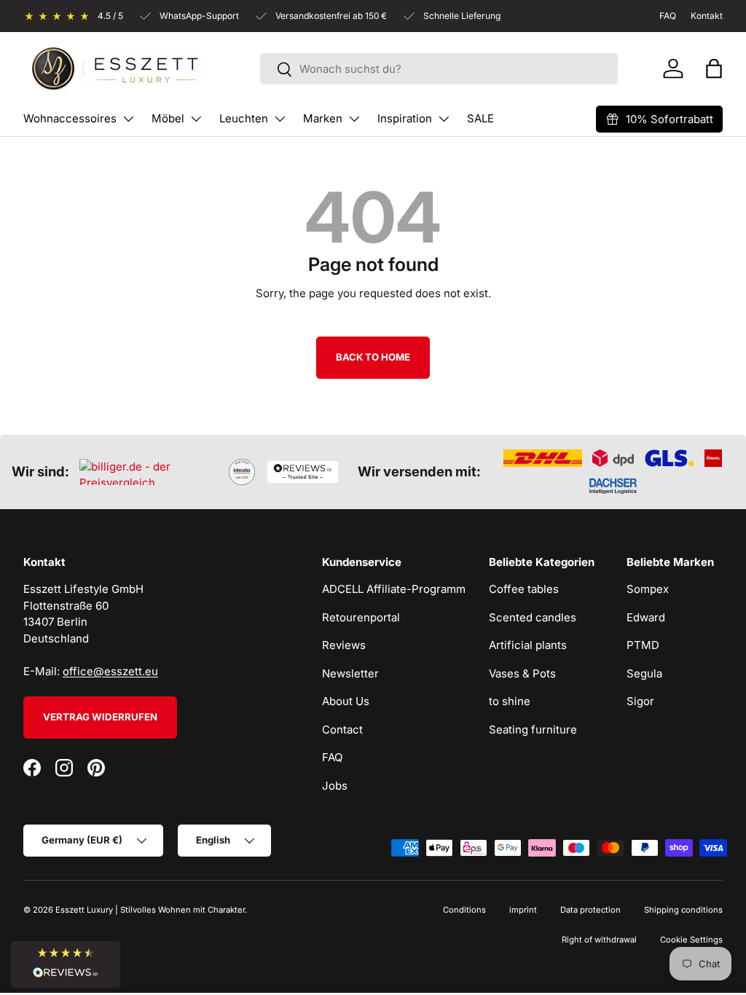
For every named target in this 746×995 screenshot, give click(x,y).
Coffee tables (524, 589)
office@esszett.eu (110, 671)
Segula (644, 673)
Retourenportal (361, 617)
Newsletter (350, 673)
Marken (322, 118)
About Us (345, 701)
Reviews (344, 645)
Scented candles (532, 617)
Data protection (590, 910)
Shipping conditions (683, 910)
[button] (714, 68)
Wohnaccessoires (70, 118)
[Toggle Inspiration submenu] (443, 118)
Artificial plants (528, 645)
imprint (523, 910)
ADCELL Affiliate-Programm (394, 589)
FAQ (332, 757)
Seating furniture (533, 729)
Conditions (464, 910)
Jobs (335, 786)
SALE (480, 118)
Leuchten (243, 118)
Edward (646, 617)
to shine (509, 701)
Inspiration (404, 118)
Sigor (640, 701)
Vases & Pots (522, 673)
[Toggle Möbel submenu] (196, 118)
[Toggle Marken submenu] (354, 118)
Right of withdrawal (599, 940)
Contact (342, 729)
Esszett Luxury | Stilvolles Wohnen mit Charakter (150, 910)
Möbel (168, 118)
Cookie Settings (691, 940)
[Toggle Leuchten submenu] (279, 118)
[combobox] (439, 68)
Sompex (648, 589)
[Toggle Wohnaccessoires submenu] (128, 118)
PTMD (643, 645)
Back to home (373, 357)
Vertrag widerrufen (100, 717)
